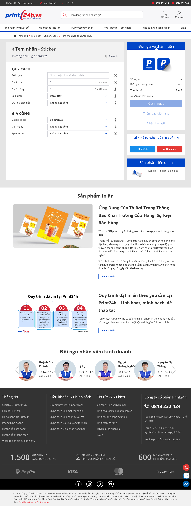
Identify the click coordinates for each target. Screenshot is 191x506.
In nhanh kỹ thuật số (17, 27)
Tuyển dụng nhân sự (108, 428)
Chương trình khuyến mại (111, 405)
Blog (183, 27)
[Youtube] (111, 484)
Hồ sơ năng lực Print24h (15, 417)
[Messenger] (186, 484)
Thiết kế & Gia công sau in (155, 27)
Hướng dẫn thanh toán (15, 434)
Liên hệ (69, 3)
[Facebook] (78, 484)
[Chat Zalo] (186, 475)
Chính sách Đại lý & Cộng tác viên (68, 423)
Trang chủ (23, 35)
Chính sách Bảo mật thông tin (66, 411)
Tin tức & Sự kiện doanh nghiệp (114, 411)
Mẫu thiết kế (50, 3)
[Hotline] (186, 467)
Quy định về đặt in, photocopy (66, 405)
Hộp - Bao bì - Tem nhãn (117, 27)
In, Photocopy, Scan (82, 27)
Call (41, 376)
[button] (17, 370)
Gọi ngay (171, 149)
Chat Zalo (143, 149)
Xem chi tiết (108, 276)
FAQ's (100, 434)
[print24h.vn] (23, 15)
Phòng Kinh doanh (12, 423)
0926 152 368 (182, 3)
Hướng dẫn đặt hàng (14, 428)
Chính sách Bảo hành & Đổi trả (67, 417)
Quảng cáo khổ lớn (49, 27)
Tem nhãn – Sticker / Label (44, 35)
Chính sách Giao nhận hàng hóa (68, 428)
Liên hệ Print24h (11, 411)
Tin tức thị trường (107, 423)
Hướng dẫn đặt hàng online (20, 3)
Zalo (48, 376)
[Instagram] (89, 484)
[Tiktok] (100, 484)
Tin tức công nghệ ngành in (112, 417)
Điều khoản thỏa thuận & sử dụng (34, 502)
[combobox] (79, 75)
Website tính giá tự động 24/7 (18, 440)
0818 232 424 (162, 3)
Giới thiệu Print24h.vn (14, 405)
